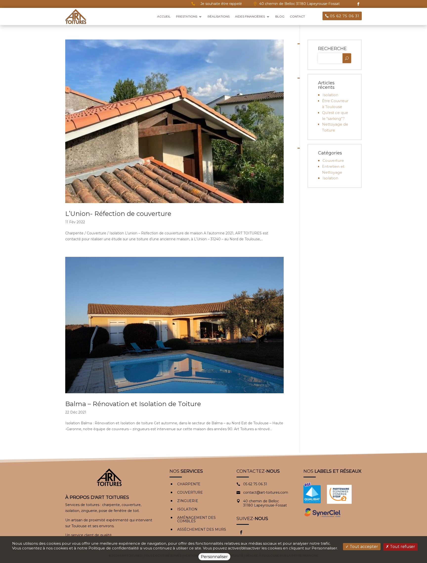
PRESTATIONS (186, 16)
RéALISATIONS (219, 16)
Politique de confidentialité (113, 548)
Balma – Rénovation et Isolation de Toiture (133, 404)
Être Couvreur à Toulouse (335, 103)
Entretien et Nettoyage (333, 169)
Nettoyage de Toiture (335, 127)
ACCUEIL (164, 16)
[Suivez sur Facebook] (358, 3)
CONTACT (297, 16)
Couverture (333, 160)
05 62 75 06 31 (344, 16)
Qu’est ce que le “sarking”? (335, 115)
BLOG (279, 16)
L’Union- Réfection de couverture (118, 214)
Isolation (330, 95)
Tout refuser (402, 546)
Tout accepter (363, 546)
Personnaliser (214, 556)
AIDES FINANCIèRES (250, 16)
